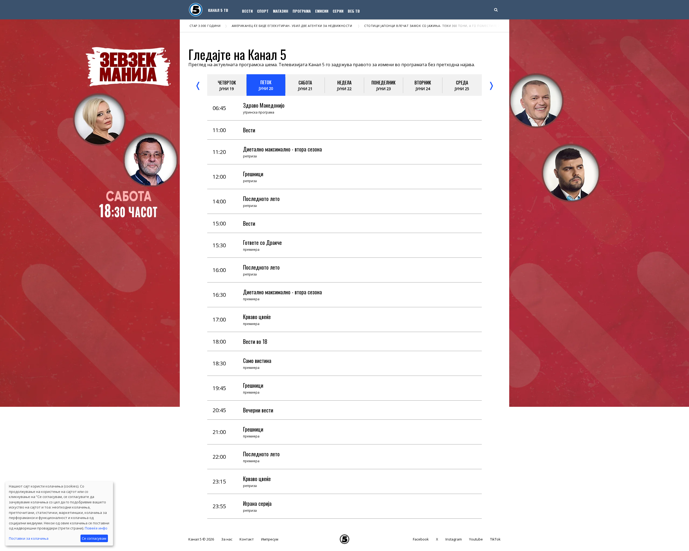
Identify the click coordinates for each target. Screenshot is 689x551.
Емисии (321, 11)
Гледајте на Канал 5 (237, 54)
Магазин (280, 11)
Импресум (269, 539)
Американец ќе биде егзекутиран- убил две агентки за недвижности (265, 26)
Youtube (476, 539)
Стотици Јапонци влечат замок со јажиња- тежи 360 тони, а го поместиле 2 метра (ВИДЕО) (417, 26)
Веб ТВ (354, 11)
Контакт (247, 539)
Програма (302, 11)
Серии (338, 11)
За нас (226, 539)
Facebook (421, 539)
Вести (247, 11)
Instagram (453, 539)
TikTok (495, 539)
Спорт (263, 11)
